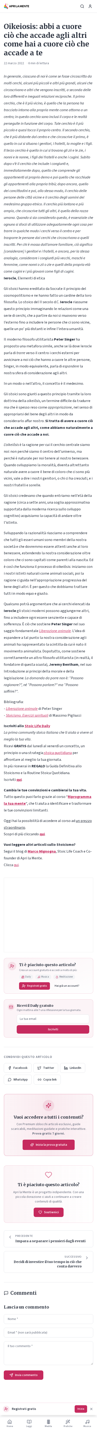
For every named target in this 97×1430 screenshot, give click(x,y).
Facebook (20, 1068)
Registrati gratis (37, 986)
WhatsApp (20, 1079)
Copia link (50, 1079)
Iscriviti (53, 1029)
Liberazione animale (55, 630)
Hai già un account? (67, 986)
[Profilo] (90, 6)
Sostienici (51, 1212)
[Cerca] (82, 6)
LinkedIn (75, 1068)
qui (16, 865)
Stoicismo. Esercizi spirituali (27, 715)
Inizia (80, 1409)
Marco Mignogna (42, 851)
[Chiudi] (91, 1409)
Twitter (48, 1068)
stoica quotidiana (57, 752)
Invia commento (26, 1375)
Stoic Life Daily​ (37, 726)
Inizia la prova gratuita (51, 1144)
